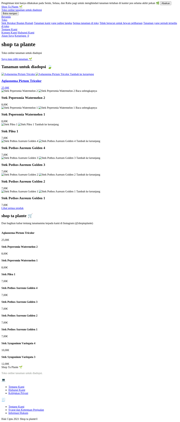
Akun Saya (7, 35)
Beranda (6, 16)
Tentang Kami (9, 29)
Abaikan (166, 3)
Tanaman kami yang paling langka (53, 23)
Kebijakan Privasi (18, 393)
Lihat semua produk (12, 208)
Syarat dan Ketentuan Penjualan (26, 409)
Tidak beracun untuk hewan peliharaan (121, 23)
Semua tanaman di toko (86, 23)
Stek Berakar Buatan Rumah (17, 23)
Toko (4, 19)
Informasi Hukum (18, 412)
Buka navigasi (10, 13)
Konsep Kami (9, 32)
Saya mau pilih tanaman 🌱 (16, 59)
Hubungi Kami (26, 32)
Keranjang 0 (22, 35)
